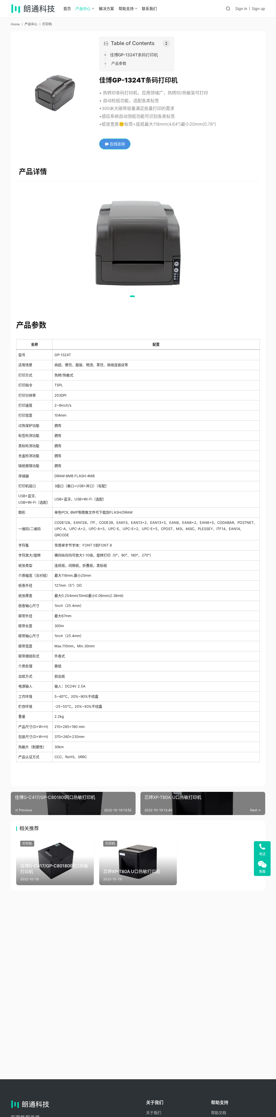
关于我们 (153, 1112)
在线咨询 (117, 144)
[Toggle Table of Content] (166, 43)
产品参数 (118, 63)
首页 (67, 8)
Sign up (258, 8)
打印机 (27, 843)
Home (15, 24)
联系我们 (149, 8)
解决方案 (106, 8)
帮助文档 (218, 1112)
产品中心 (83, 8)
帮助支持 (126, 8)
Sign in (241, 8)
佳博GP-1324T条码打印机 (134, 54)
